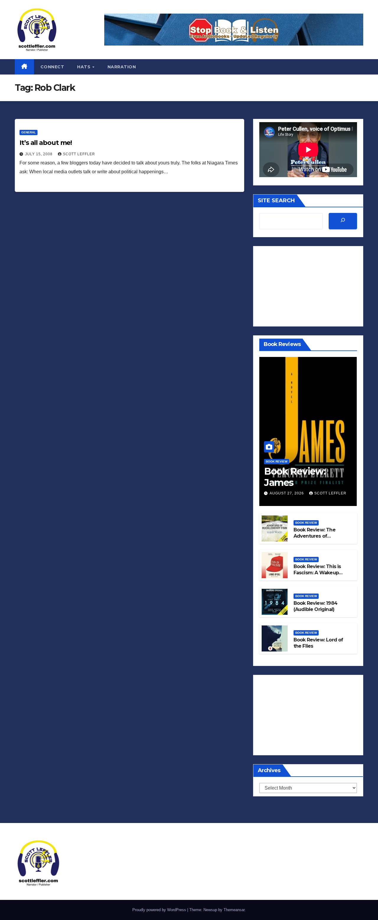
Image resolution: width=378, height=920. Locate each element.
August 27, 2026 (287, 493)
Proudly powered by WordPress (159, 910)
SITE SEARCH (276, 200)
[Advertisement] (308, 286)
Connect (52, 66)
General (28, 132)
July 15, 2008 (39, 154)
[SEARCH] (343, 221)
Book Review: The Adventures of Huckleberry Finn (314, 536)
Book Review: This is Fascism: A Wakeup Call (317, 573)
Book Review (276, 461)
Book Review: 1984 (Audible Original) (315, 606)
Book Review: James (294, 476)
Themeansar (234, 910)
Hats (84, 66)
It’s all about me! (45, 143)
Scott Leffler (79, 154)
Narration (121, 66)
